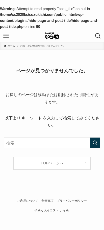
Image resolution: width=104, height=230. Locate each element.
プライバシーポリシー (72, 201)
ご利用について (27, 201)
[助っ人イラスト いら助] (52, 36)
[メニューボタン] (6, 36)
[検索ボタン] (98, 36)
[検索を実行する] (95, 142)
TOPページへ (52, 163)
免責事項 (47, 201)
